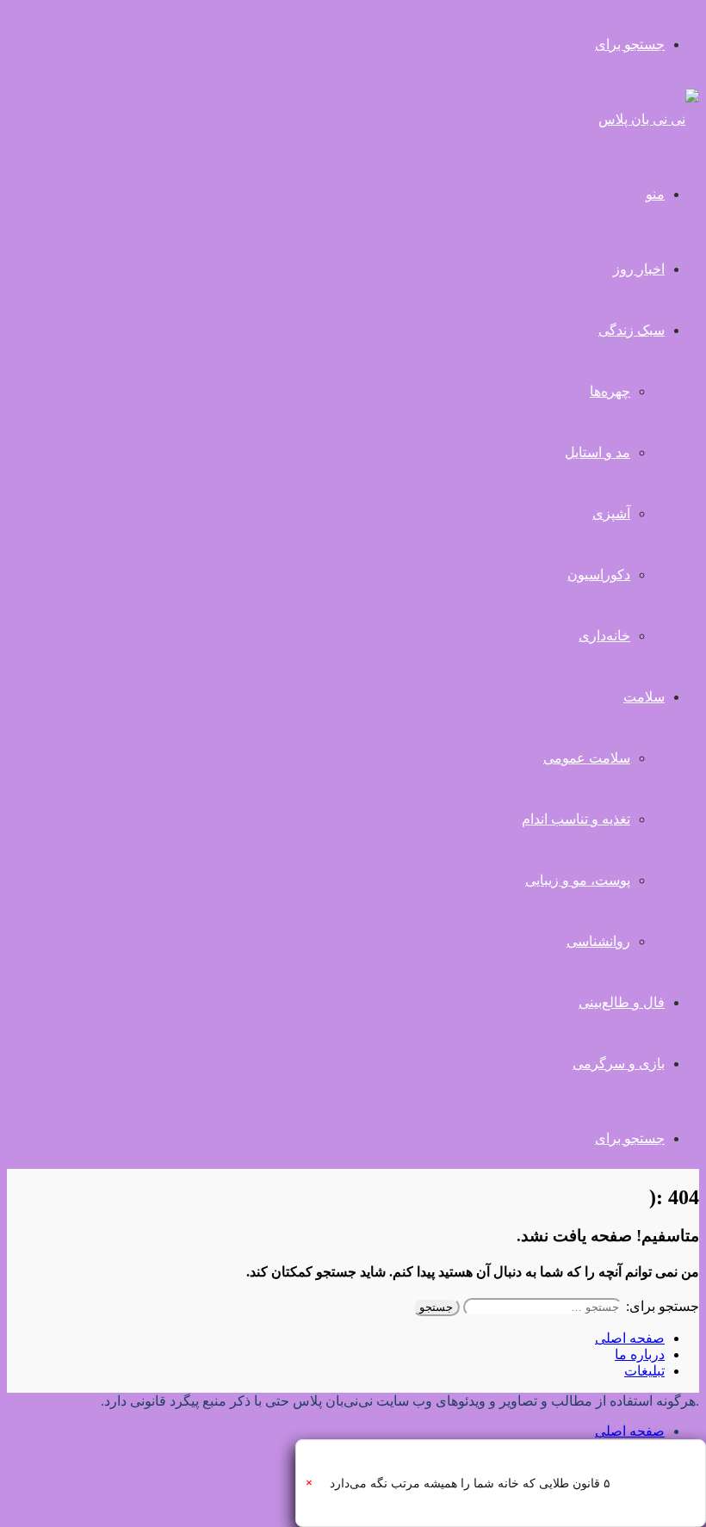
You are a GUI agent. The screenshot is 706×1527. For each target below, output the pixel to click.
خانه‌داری (604, 635)
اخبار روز (639, 269)
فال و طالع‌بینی (622, 1002)
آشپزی (611, 513)
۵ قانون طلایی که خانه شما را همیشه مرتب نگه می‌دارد (470, 1483)
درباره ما (640, 1354)
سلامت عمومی (586, 758)
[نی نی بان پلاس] (648, 119)
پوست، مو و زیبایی (577, 880)
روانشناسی (598, 941)
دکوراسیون (598, 574)
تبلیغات (644, 1370)
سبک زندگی (631, 330)
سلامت (644, 696)
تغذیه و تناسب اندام (576, 819)
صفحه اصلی (630, 1338)
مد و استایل (597, 452)
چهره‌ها (610, 391)
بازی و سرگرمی (619, 1063)
